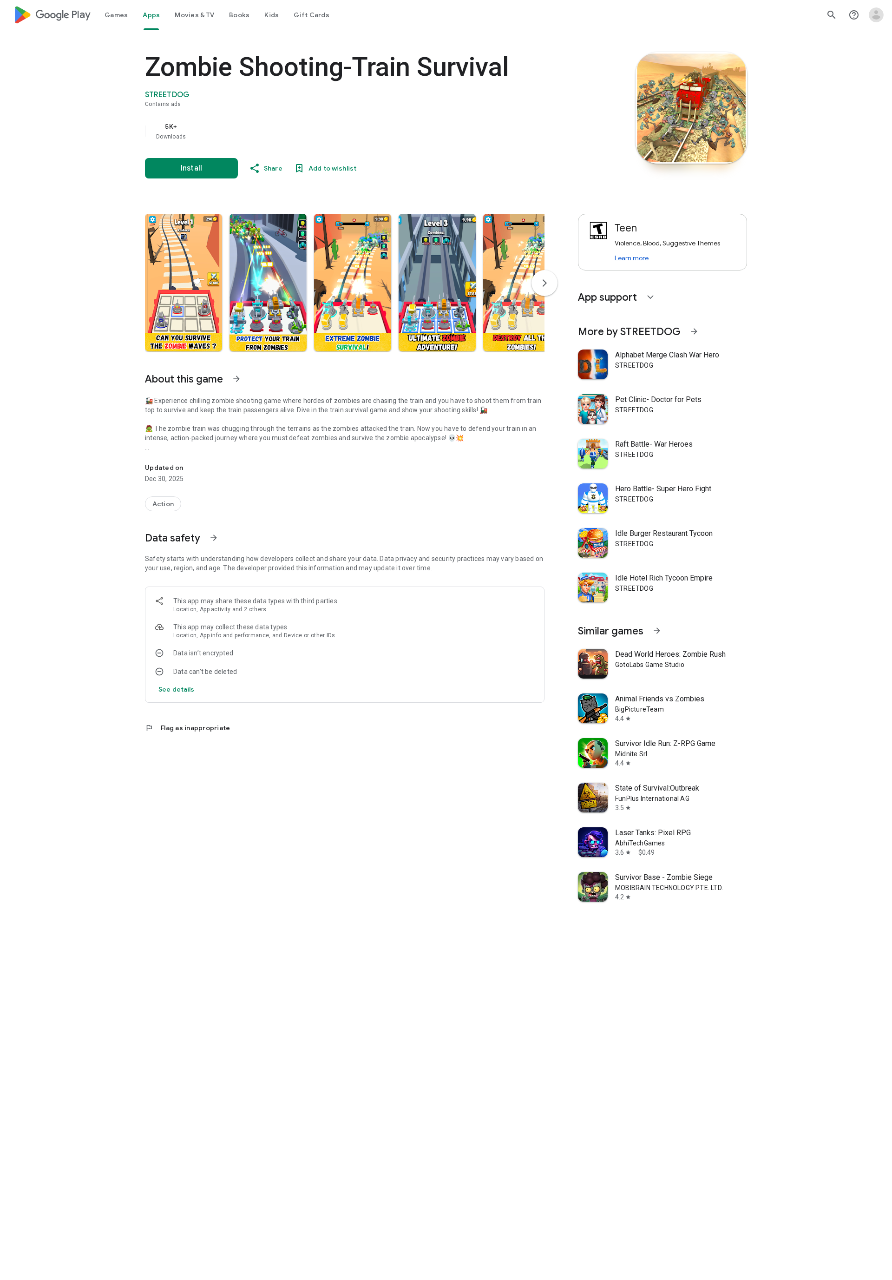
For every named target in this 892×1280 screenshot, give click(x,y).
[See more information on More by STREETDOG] (694, 331)
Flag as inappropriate (187, 728)
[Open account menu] (876, 15)
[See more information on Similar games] (657, 631)
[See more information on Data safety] (214, 538)
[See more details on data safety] (176, 689)
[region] (331, 131)
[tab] (116, 15)
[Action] (163, 504)
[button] (183, 282)
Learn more (632, 258)
